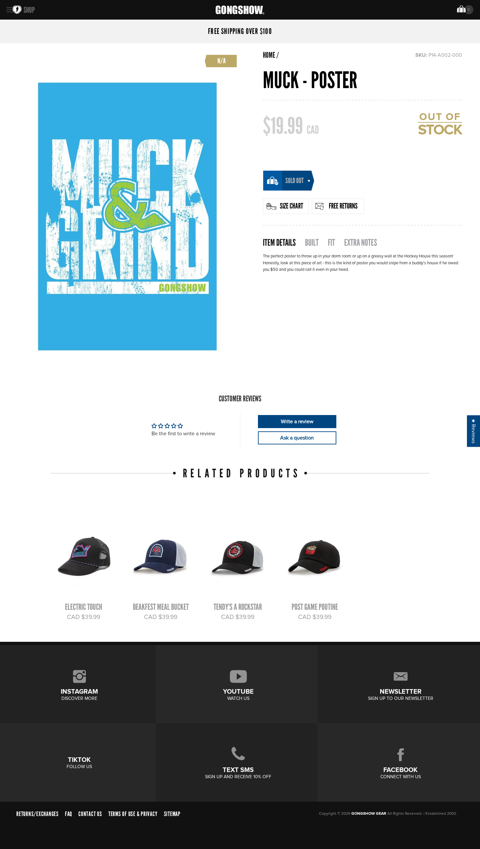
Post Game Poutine (315, 607)
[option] (80, 563)
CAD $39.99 (83, 617)
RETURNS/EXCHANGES (37, 814)
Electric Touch (83, 607)
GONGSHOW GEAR (368, 813)
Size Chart (291, 205)
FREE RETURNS (343, 205)
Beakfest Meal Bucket (161, 607)
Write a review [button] (297, 421)
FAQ (68, 814)
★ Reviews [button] (473, 431)
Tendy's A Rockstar (238, 607)
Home (269, 55)
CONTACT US (90, 814)
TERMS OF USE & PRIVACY (133, 814)
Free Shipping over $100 (240, 31)
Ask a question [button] (297, 438)
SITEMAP (172, 814)
